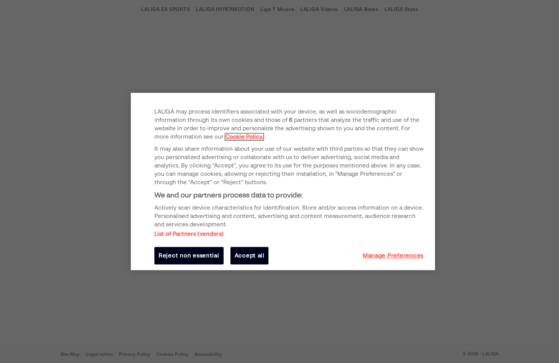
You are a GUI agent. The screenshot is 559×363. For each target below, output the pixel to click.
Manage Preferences (393, 256)
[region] (283, 181)
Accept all (250, 256)
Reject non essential (189, 256)
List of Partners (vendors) (189, 234)
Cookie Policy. (244, 137)
